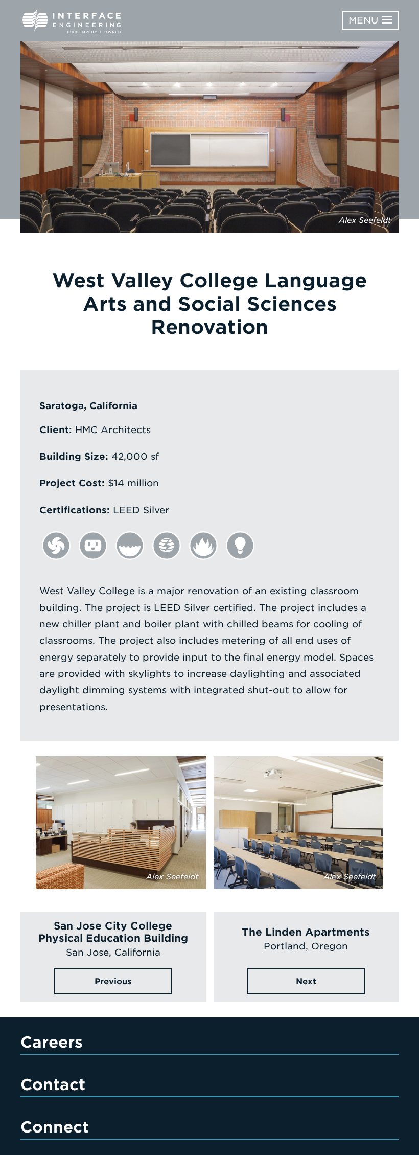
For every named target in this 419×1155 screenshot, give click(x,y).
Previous (113, 981)
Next (306, 981)
